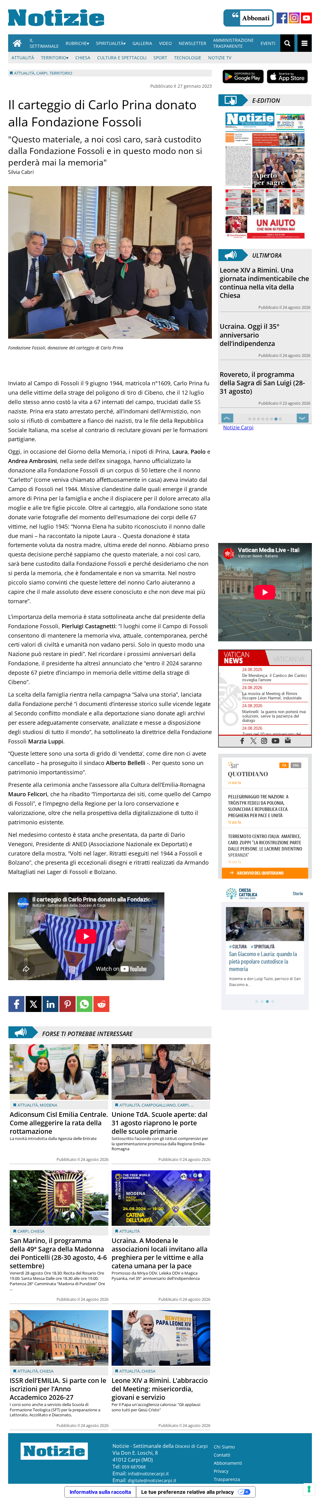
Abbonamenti (228, 1463)
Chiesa (82, 58)
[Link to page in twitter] (34, 1004)
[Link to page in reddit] (101, 1004)
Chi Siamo (224, 1447)
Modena (48, 1105)
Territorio (53, 58)
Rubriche (76, 43)
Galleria (142, 43)
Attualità (23, 58)
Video (165, 43)
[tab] (242, 657)
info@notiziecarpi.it (148, 1474)
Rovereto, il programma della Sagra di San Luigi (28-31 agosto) (262, 383)
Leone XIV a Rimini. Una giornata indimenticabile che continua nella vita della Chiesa (264, 283)
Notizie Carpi (238, 427)
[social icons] (242, 740)
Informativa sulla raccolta (100, 1492)
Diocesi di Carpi (191, 1446)
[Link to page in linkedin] (50, 1004)
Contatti (222, 1455)
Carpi (183, 1105)
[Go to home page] (17, 43)
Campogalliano (159, 1105)
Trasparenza (227, 1479)
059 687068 (134, 1467)
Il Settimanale (44, 43)
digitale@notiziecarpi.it (152, 1480)
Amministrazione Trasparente (233, 43)
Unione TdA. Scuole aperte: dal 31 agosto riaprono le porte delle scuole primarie (160, 1123)
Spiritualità (109, 43)
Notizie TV (219, 58)
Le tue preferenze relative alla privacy (187, 1492)
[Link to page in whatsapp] (84, 1004)
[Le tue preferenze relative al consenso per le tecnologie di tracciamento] (309, 1489)
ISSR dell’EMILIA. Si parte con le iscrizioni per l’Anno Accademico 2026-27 (58, 1389)
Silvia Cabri (21, 172)
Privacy (221, 1471)
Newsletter (192, 43)
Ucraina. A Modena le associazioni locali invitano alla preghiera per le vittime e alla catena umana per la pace (160, 1253)
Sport (160, 58)
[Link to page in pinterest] (67, 1004)
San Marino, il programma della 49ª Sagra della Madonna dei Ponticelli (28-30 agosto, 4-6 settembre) (58, 1253)
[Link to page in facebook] (16, 1004)
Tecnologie (187, 58)
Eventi (268, 43)
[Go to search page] (287, 43)
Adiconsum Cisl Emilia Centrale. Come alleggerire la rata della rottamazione (59, 1123)
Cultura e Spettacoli (122, 58)
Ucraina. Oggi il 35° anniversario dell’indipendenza (249, 335)
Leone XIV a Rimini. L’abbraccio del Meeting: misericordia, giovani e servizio (160, 1389)
